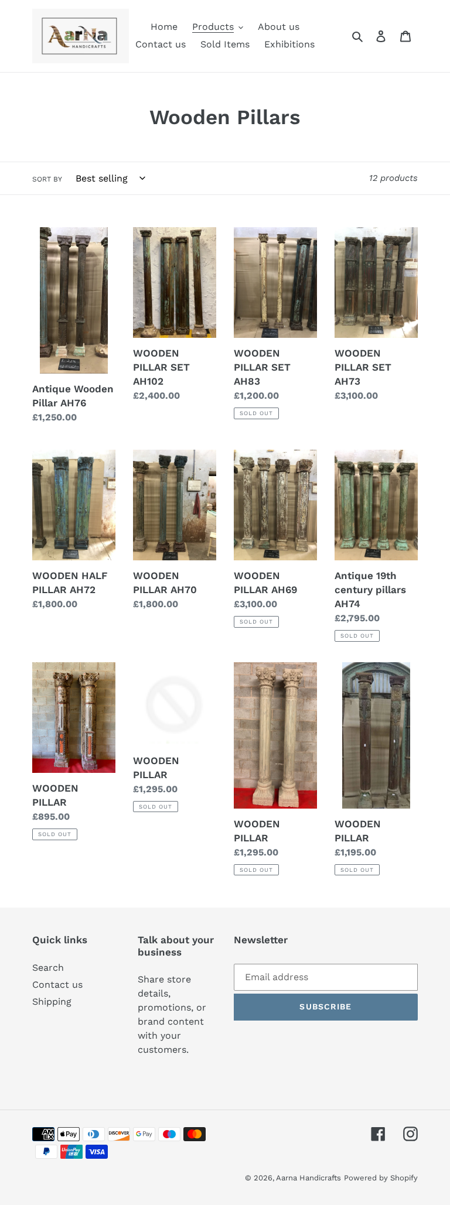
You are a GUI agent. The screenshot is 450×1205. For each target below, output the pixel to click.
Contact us (57, 984)
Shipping (51, 1001)
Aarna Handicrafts (308, 1177)
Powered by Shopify (381, 1177)
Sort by (47, 179)
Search (48, 967)
